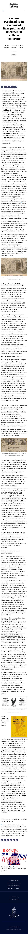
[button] (2, 87)
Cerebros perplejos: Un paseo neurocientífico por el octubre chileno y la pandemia (13, 868)
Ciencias (3, 872)
